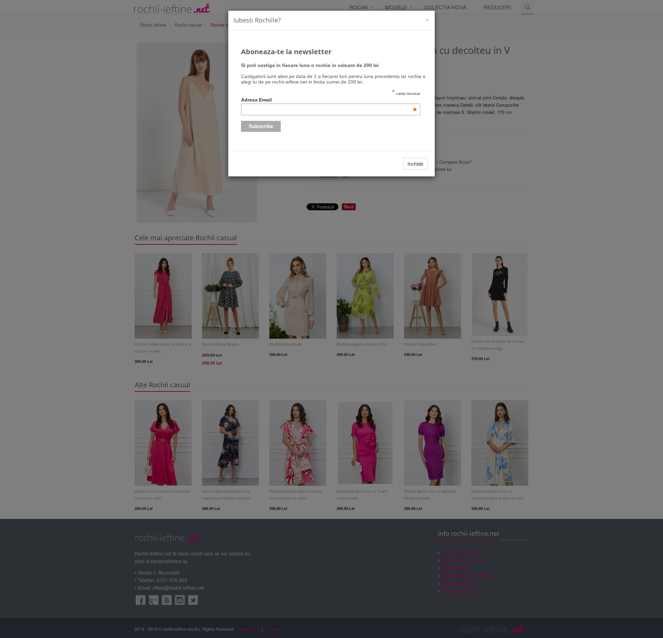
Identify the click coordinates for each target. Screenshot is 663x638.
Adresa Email (329, 100)
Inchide (415, 163)
